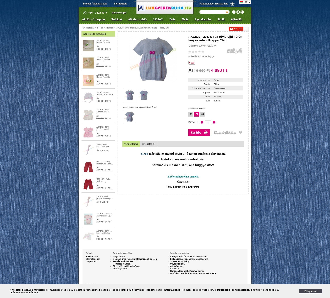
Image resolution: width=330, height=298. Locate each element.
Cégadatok (91, 261)
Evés (172, 19)
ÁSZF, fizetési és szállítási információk (189, 256)
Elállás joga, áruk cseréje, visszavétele (189, 259)
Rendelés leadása (121, 264)
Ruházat (116, 19)
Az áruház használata (122, 253)
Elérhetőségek (119, 12)
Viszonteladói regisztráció (213, 3)
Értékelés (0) (194, 56)
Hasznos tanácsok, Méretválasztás (187, 271)
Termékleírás (131, 143)
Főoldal (100, 28)
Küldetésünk (92, 256)
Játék (221, 19)
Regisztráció (119, 256)
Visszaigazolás (120, 268)
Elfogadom (310, 291)
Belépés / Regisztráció (95, 3)
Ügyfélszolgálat (177, 264)
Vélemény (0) (208, 56)
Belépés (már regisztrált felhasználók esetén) (135, 259)
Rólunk (89, 253)
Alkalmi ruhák (137, 19)
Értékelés (148, 143)
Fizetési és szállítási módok (126, 266)
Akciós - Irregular (93, 19)
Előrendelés (120, 3)
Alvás (185, 19)
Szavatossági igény (179, 261)
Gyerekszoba (203, 19)
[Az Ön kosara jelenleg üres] (232, 3)
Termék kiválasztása (123, 261)
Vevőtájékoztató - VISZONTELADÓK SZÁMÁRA (193, 273)
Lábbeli (158, 19)
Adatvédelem (176, 266)
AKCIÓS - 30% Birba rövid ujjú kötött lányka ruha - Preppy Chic (143, 28)
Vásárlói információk (179, 253)
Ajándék (236, 19)
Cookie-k (174, 268)
